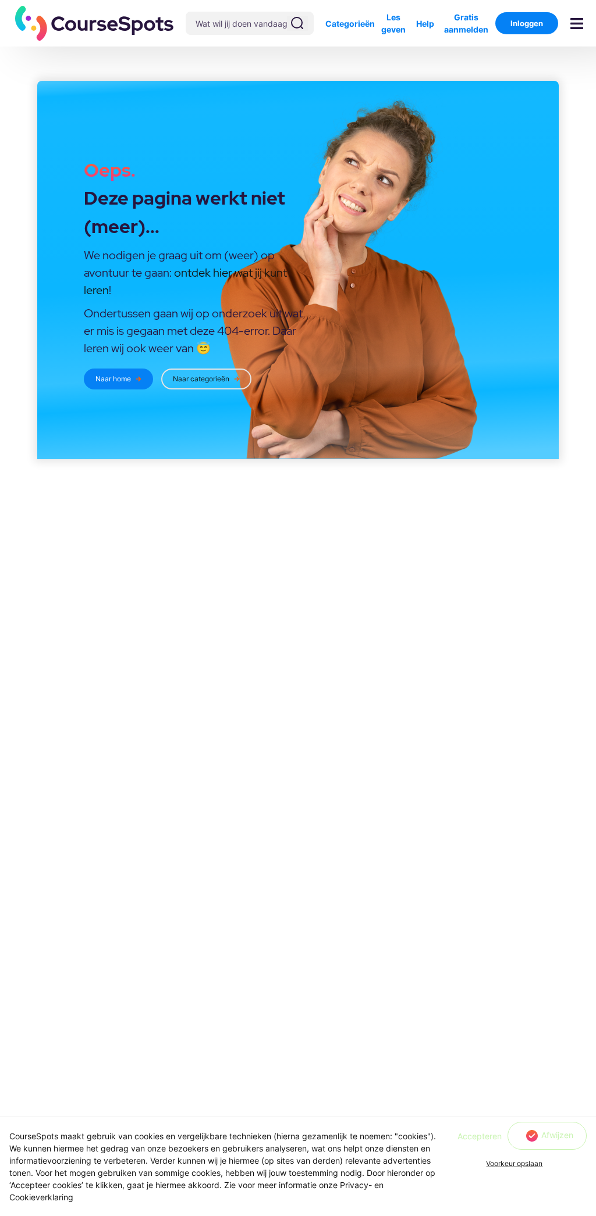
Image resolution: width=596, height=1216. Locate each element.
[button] (94, 23)
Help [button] (425, 23)
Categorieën (350, 23)
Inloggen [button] (526, 23)
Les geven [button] (393, 23)
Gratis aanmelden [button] (466, 23)
